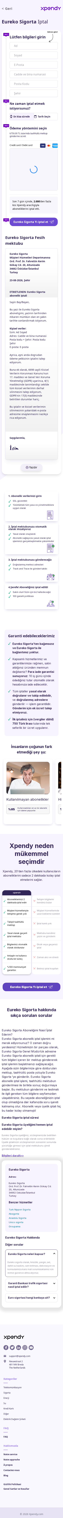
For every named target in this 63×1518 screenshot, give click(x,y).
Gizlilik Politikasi (12, 1484)
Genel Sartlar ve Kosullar (16, 1488)
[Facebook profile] (6, 1347)
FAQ (6, 1436)
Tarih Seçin (44, 116)
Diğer (6, 1413)
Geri (7, 8)
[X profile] (12, 1347)
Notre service (10, 1454)
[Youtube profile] (31, 1347)
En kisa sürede (21, 116)
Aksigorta (14, 1213)
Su (5, 1403)
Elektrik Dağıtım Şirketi (15, 1419)
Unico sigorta (16, 1222)
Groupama (14, 1226)
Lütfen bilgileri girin (28, 37)
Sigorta (7, 1392)
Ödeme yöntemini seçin (28, 128)
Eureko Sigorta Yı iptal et (30, 222)
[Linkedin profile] (18, 1347)
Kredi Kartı (9, 1408)
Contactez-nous (12, 1470)
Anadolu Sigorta (17, 1218)
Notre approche (12, 1459)
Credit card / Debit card (21, 145)
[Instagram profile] (24, 1347)
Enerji (6, 1398)
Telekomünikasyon (13, 1387)
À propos (8, 1464)
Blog (6, 1475)
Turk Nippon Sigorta (19, 1209)
